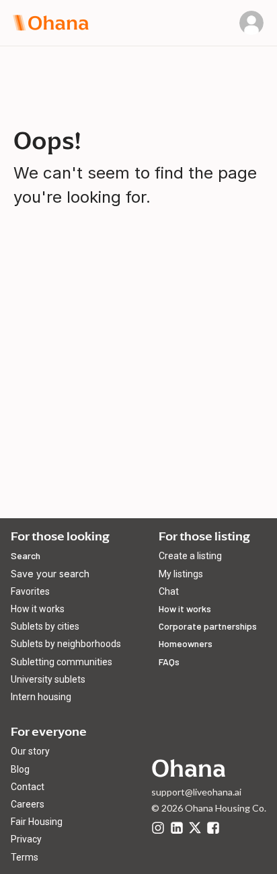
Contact (27, 786)
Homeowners (185, 643)
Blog (20, 769)
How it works (38, 608)
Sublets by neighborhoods (66, 643)
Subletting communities (61, 662)
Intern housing (41, 696)
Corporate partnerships (208, 626)
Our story (30, 751)
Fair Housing (37, 821)
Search (25, 555)
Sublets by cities (45, 626)
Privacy (26, 839)
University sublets (48, 679)
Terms (24, 857)
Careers (27, 804)
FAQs (169, 661)
